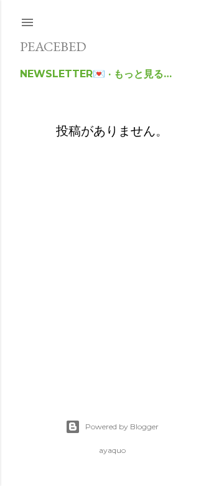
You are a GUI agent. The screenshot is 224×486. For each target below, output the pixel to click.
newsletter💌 (62, 74)
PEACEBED (53, 46)
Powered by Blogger (122, 426)
